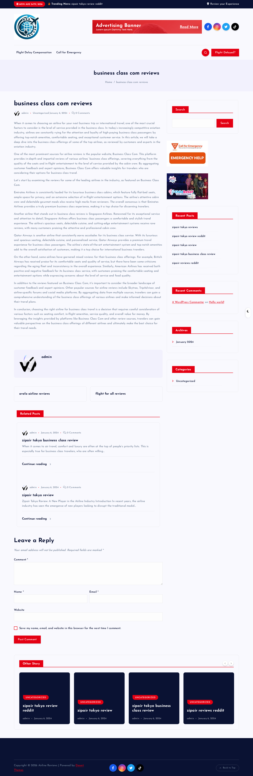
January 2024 (185, 342)
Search (180, 109)
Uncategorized (41, 113)
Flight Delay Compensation (34, 52)
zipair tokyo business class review (193, 254)
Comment (21, 559)
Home (108, 82)
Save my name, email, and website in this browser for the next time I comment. (70, 628)
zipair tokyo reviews (185, 227)
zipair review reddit (205, 711)
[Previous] (225, 663)
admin (25, 113)
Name (19, 592)
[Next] (231, 663)
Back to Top (229, 768)
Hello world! (216, 302)
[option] (44, 698)
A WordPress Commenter (188, 302)
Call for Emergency (68, 52)
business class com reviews (132, 82)
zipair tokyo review (184, 245)
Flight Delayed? (225, 52)
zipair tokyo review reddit (188, 236)
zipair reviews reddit (185, 263)
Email (93, 592)
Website (19, 610)
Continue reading (35, 464)
